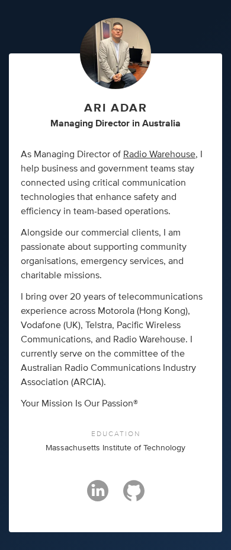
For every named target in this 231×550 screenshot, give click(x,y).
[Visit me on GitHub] (134, 496)
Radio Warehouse (159, 154)
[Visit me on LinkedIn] (97, 496)
